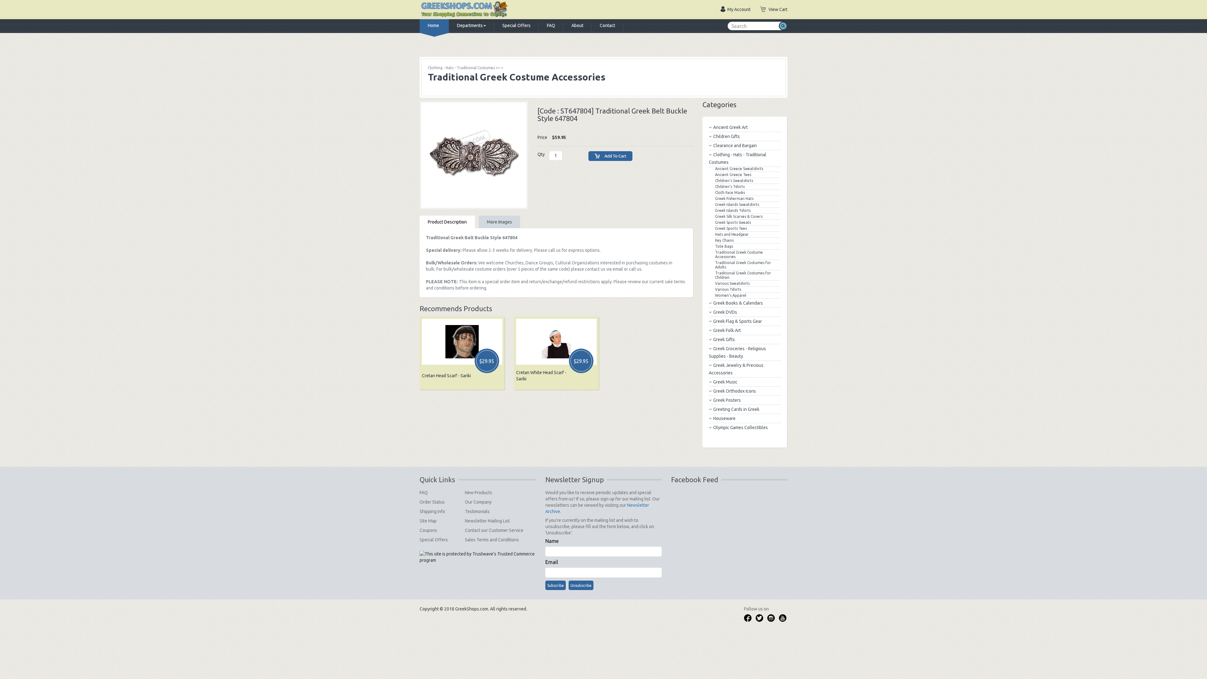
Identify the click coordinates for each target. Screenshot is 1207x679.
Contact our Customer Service (494, 530)
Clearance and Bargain (735, 145)
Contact (607, 25)
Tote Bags (724, 246)
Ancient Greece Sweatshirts (739, 169)
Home (433, 25)
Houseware (724, 418)
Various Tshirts (728, 289)
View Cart (778, 9)
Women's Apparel (730, 295)
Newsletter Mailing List (487, 520)
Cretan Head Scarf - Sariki (446, 375)
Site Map (428, 520)
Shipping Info (432, 511)
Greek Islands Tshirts (733, 210)
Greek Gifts (724, 339)
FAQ (551, 25)
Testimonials (477, 511)
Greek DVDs (725, 312)
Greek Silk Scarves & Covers (739, 216)
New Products (478, 492)
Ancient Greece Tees (733, 175)
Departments (470, 25)
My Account (739, 9)
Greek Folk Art (727, 330)
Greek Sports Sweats (733, 222)
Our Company (478, 502)
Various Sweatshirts (732, 283)
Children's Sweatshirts (734, 181)
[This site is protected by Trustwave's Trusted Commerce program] (477, 557)
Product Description (447, 221)
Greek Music (725, 381)
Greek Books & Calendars (738, 303)
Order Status (432, 502)
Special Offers (516, 25)
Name (552, 541)
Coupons (428, 530)
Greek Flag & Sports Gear (737, 321)
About (577, 25)
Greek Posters (727, 400)
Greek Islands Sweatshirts (737, 204)
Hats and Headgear (732, 234)
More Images (499, 221)
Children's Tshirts (730, 187)
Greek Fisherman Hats (734, 198)
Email (551, 562)
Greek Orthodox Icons (734, 391)
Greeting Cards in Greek (736, 409)
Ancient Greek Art (730, 127)
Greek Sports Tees (731, 228)
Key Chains (724, 240)
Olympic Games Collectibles (740, 427)
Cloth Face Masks (730, 192)
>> (464, 68)
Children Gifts (726, 136)
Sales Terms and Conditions (492, 539)
